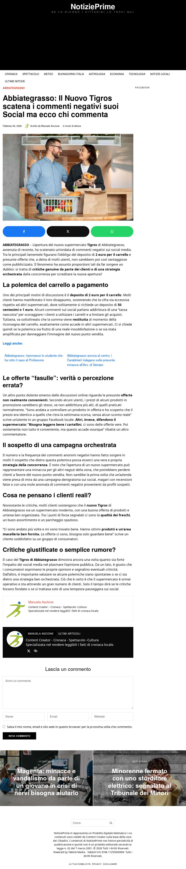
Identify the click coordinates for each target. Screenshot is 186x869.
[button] (111, 822)
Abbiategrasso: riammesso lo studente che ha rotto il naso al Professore (33, 357)
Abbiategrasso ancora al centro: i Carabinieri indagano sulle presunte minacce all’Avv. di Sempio (91, 360)
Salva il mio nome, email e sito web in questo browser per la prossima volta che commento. (69, 727)
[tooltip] (24, 231)
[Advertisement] (93, 43)
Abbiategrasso (14, 88)
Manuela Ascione (50, 126)
